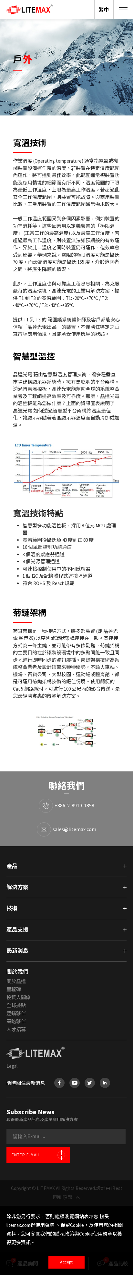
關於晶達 (16, 981)
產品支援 (17, 929)
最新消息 (17, 950)
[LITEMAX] (66, 1053)
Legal (11, 1066)
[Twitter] (90, 1083)
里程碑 (13, 989)
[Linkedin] (105, 1083)
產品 (11, 866)
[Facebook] (59, 1083)
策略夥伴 (16, 1021)
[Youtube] (74, 1083)
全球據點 (16, 1005)
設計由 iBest (109, 1188)
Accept (66, 1262)
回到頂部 (62, 1197)
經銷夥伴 (16, 1013)
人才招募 (16, 1029)
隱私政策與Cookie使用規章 (83, 1234)
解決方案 (17, 887)
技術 (11, 908)
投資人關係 (18, 997)
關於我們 (17, 971)
